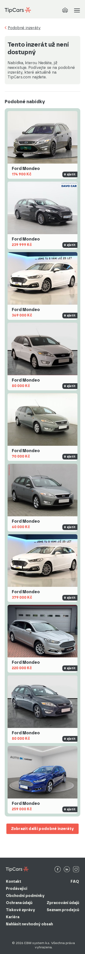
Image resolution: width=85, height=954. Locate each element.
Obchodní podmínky (25, 895)
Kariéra (12, 917)
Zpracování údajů (63, 903)
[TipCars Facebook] (58, 869)
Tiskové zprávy (20, 910)
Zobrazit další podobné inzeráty (42, 828)
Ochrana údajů (19, 903)
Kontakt (13, 881)
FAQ (75, 881)
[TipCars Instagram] (76, 869)
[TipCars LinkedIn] (67, 869)
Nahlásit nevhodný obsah (29, 924)
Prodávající (16, 888)
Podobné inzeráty (24, 28)
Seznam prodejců (63, 910)
